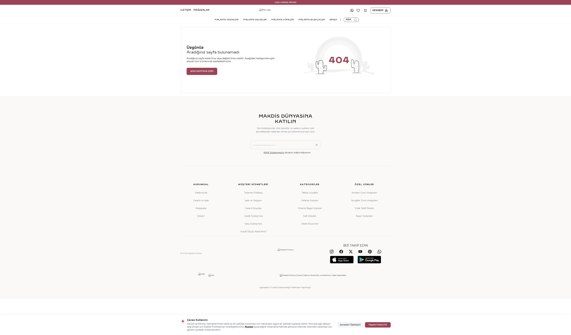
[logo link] (285, 10)
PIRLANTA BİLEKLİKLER (312, 20)
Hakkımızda (201, 192)
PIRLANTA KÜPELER (282, 20)
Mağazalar (201, 10)
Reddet (249, 327)
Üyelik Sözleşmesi (253, 216)
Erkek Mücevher (309, 223)
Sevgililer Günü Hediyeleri (364, 200)
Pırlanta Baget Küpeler (310, 208)
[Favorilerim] (358, 10)
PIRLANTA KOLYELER (255, 20)
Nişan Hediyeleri (364, 216)
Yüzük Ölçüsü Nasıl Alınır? (253, 231)
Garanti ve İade (201, 200)
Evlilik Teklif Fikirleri (364, 208)
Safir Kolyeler (309, 216)
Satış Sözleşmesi (253, 223)
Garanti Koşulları (253, 208)
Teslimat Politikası (253, 192)
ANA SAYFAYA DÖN (201, 71)
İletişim (185, 10)
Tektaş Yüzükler (310, 192)
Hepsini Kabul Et (378, 325)
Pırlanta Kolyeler (309, 200)
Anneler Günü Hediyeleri (364, 192)
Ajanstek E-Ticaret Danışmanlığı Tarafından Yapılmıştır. (285, 287)
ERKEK (333, 20)
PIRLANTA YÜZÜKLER (226, 20)
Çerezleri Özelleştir (350, 325)
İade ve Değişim (253, 200)
